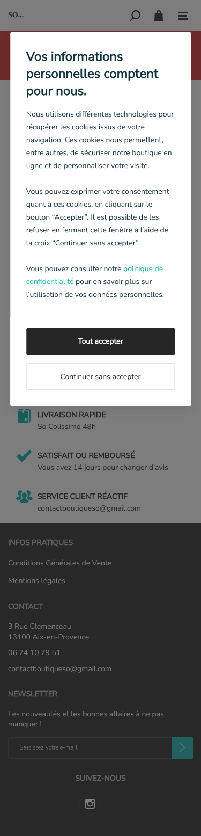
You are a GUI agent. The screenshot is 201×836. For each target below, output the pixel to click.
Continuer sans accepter (100, 377)
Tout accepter (100, 341)
